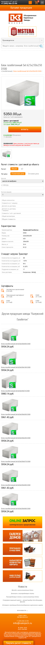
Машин (14, 169)
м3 (22, 169)
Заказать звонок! (30, 2)
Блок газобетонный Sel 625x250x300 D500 (15, 344)
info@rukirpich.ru (22, 623)
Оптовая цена (33, 174)
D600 (39, 296)
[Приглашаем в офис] (22, 549)
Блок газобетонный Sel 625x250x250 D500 (15, 438)
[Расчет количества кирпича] (22, 562)
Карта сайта (23, 615)
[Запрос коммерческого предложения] (22, 522)
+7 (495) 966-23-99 (9, 3)
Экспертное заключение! (15, 290)
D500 (9, 301)
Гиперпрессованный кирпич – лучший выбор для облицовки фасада (22, 601)
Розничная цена (18, 174)
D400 (39, 301)
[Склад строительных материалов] (22, 576)
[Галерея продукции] (22, 536)
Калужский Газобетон (30, 230)
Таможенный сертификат (15, 296)
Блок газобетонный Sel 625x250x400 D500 (15, 485)
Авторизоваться (22, 617)
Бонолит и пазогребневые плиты (22, 593)
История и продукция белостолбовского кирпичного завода (22, 605)
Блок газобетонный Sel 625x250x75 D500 (15, 391)
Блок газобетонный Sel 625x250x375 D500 (15, 461)
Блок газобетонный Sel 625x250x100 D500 (15, 367)
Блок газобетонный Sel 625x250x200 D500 (15, 414)
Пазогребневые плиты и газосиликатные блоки (22, 597)
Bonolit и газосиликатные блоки (22, 590)
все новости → (22, 610)
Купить (24, 129)
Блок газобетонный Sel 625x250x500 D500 (15, 508)
